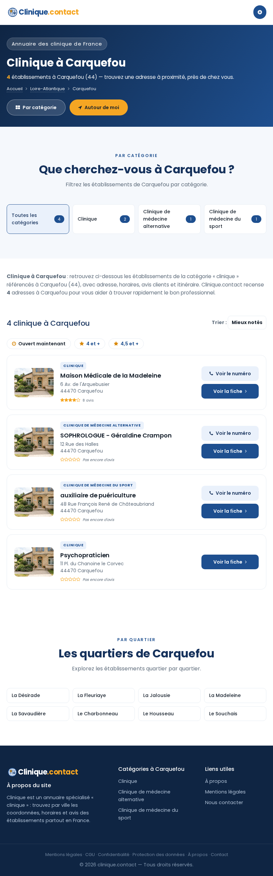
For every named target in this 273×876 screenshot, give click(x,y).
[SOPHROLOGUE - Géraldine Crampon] (34, 442)
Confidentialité (114, 854)
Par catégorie (40, 107)
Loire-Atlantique (47, 89)
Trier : (220, 322)
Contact (219, 854)
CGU (90, 854)
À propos (216, 781)
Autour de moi (102, 107)
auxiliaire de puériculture (98, 495)
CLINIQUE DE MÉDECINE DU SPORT (98, 485)
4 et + (93, 343)
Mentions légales (225, 791)
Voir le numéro (233, 373)
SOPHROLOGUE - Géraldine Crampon (115, 435)
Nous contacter (224, 802)
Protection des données (159, 854)
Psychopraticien (85, 555)
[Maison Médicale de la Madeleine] (34, 382)
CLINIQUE (73, 365)
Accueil (15, 89)
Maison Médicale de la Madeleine (110, 375)
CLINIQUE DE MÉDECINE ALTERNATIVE (102, 425)
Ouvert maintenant (42, 343)
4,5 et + (129, 343)
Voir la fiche (227, 391)
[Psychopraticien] (34, 562)
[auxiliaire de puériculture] (34, 502)
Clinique (49, 12)
